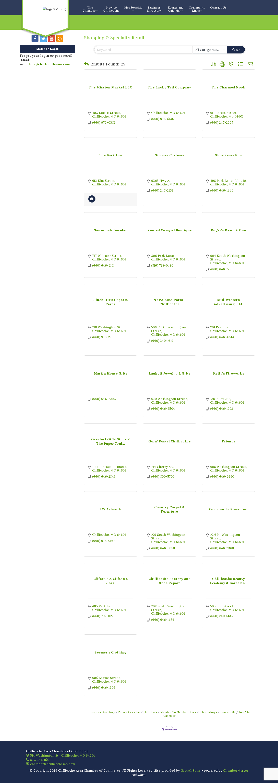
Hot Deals (150, 712)
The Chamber (89, 9)
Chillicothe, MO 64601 (62, 755)
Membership (133, 7)
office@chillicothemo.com (47, 64)
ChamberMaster (236, 770)
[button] (86, 64)
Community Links (197, 9)
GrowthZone (191, 770)
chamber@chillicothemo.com (52, 764)
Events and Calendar (176, 9)
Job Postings (208, 712)
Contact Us (218, 7)
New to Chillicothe (111, 9)
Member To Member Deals (178, 712)
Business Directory (154, 9)
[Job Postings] (91, 201)
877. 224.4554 (40, 760)
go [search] (238, 49)
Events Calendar (129, 712)
